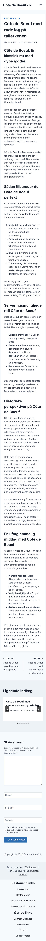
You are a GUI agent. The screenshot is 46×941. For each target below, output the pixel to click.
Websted (9, 820)
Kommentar (11, 753)
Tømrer (23, 930)
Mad (6, 19)
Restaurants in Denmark (23, 900)
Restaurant (23, 889)
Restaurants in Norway (23, 906)
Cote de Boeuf (12, 42)
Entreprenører (23, 935)
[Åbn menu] (40, 5)
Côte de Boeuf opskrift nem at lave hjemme (11, 664)
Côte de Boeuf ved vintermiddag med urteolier (35, 665)
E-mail (9, 807)
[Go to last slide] (7, 709)
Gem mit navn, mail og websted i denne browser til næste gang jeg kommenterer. (22, 830)
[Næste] (39, 709)
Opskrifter (15, 19)
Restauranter (23, 895)
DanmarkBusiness (23, 919)
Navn (8, 795)
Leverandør (23, 924)
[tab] (18, 723)
